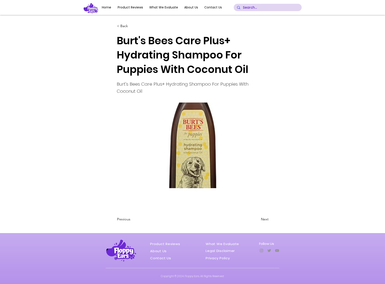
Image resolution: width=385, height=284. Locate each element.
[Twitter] (269, 250)
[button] (131, 26)
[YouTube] (277, 250)
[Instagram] (261, 250)
